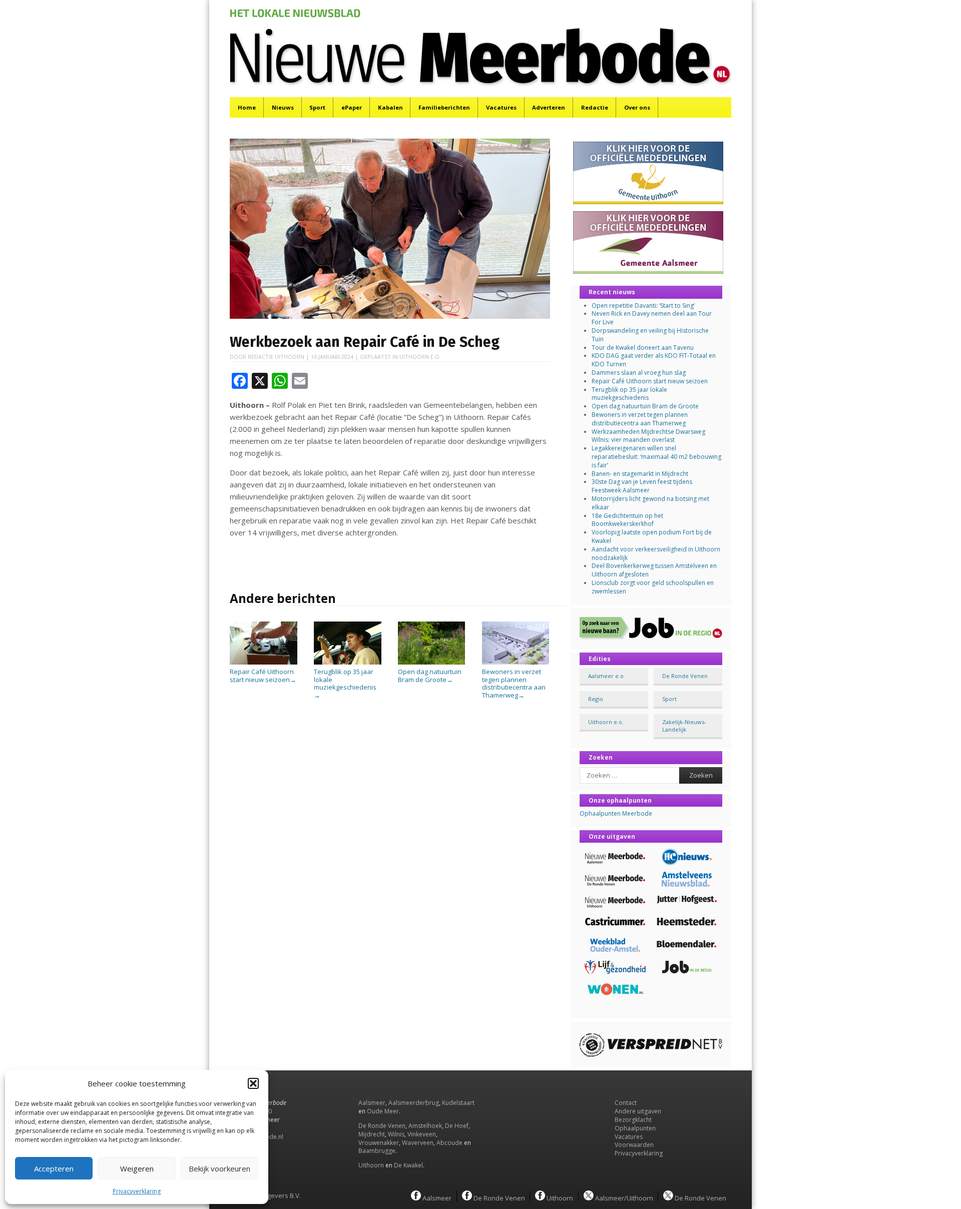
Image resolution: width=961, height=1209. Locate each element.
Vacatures (501, 107)
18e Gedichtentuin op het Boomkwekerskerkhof (627, 519)
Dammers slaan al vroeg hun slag (639, 372)
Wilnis (396, 1134)
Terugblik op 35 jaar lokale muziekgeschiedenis (629, 393)
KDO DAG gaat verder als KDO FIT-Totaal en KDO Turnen (654, 359)
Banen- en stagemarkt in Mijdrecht (640, 473)
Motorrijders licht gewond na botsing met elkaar (650, 502)
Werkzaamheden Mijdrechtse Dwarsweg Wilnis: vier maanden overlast (648, 435)
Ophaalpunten (635, 1128)
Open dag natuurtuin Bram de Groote (429, 675)
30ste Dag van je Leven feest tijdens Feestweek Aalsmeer (642, 485)
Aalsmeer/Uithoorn (623, 1197)
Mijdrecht (371, 1134)
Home (247, 107)
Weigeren (137, 1168)
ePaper (351, 107)
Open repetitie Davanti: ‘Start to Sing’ (643, 305)
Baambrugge (376, 1150)
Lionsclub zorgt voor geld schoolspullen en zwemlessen (653, 586)
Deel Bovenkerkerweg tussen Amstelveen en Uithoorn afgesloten (654, 569)
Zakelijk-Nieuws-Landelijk (684, 725)
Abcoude (449, 1142)
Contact (626, 1102)
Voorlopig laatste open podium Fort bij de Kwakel (652, 536)
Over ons (637, 107)
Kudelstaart (458, 1102)
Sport (317, 107)
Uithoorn (371, 1165)
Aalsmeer (371, 1102)
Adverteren (548, 107)
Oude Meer (383, 1111)
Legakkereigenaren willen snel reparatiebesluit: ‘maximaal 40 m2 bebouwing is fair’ (656, 456)
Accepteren (54, 1168)
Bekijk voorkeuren (219, 1168)
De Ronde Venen (685, 676)
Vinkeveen (421, 1134)
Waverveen (417, 1142)
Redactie (594, 107)
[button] (253, 1083)
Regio (595, 699)
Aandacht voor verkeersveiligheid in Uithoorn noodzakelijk (656, 553)
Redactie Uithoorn (276, 356)
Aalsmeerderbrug (413, 1102)
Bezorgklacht (633, 1119)
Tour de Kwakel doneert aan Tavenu (643, 347)
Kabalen (390, 107)
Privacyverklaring (137, 1191)
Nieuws (283, 107)
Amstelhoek (425, 1125)
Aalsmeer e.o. (606, 676)
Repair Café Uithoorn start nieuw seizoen (263, 675)
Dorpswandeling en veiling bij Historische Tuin (650, 334)
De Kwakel (408, 1165)
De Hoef (456, 1125)
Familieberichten (444, 107)
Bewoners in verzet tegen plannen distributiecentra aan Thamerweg (514, 683)
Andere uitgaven (638, 1111)
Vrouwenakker (378, 1142)
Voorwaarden (634, 1144)
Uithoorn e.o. (420, 356)
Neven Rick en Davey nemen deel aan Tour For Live (652, 317)
